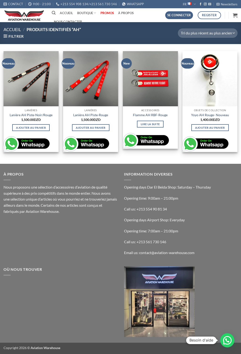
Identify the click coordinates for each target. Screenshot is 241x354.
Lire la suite (150, 124)
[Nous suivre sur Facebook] (200, 4)
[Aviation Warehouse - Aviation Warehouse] (24, 15)
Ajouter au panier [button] (31, 127)
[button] (227, 4)
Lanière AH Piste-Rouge (90, 115)
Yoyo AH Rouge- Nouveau (210, 115)
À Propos (126, 13)
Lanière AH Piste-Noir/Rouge (31, 115)
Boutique (85, 13)
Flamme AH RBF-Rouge (150, 115)
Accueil (66, 13)
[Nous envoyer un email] (209, 4)
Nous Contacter (68, 22)
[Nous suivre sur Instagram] (205, 4)
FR (184, 4)
